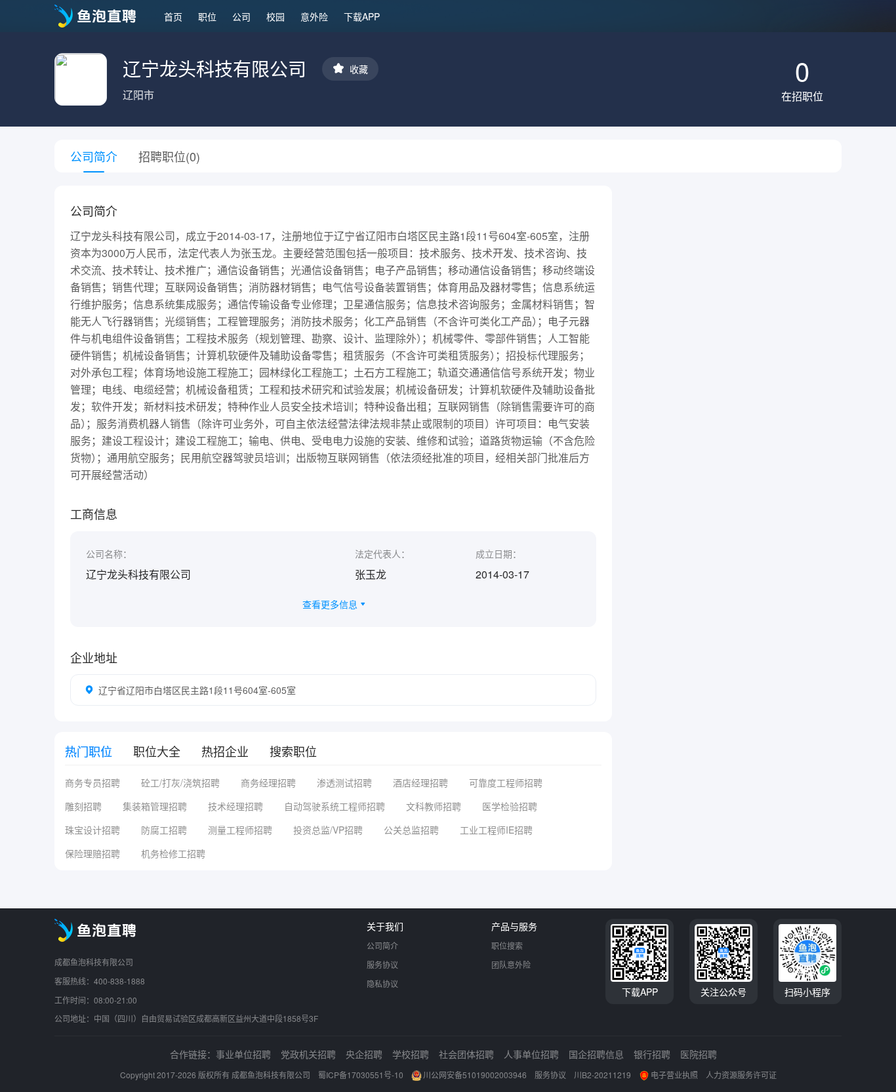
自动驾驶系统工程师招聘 (334, 806)
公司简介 (382, 945)
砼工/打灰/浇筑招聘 (180, 782)
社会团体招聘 (466, 1054)
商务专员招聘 (92, 782)
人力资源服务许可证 (741, 1074)
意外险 (314, 16)
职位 (207, 16)
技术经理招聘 (235, 806)
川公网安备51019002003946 (475, 1074)
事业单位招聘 (243, 1054)
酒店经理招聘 (420, 782)
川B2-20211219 (602, 1074)
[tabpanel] (333, 823)
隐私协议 (382, 983)
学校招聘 (410, 1054)
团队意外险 (511, 964)
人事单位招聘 (531, 1054)
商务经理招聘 (268, 782)
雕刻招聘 (83, 806)
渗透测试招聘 (344, 782)
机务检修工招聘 (173, 853)
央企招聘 (364, 1054)
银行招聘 (652, 1054)
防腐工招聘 (164, 829)
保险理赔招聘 (92, 853)
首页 (173, 16)
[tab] (88, 750)
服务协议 (382, 964)
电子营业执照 (674, 1074)
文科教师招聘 (433, 806)
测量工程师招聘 (240, 829)
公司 (241, 16)
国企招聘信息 (596, 1054)
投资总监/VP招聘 (328, 829)
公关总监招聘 (411, 829)
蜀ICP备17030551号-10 (360, 1074)
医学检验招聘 (509, 806)
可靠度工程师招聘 (505, 782)
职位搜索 (507, 945)
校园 (275, 16)
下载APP (362, 16)
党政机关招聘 (308, 1054)
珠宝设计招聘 (92, 829)
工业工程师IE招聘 (496, 829)
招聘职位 (169, 156)
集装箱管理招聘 (155, 806)
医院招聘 (698, 1054)
